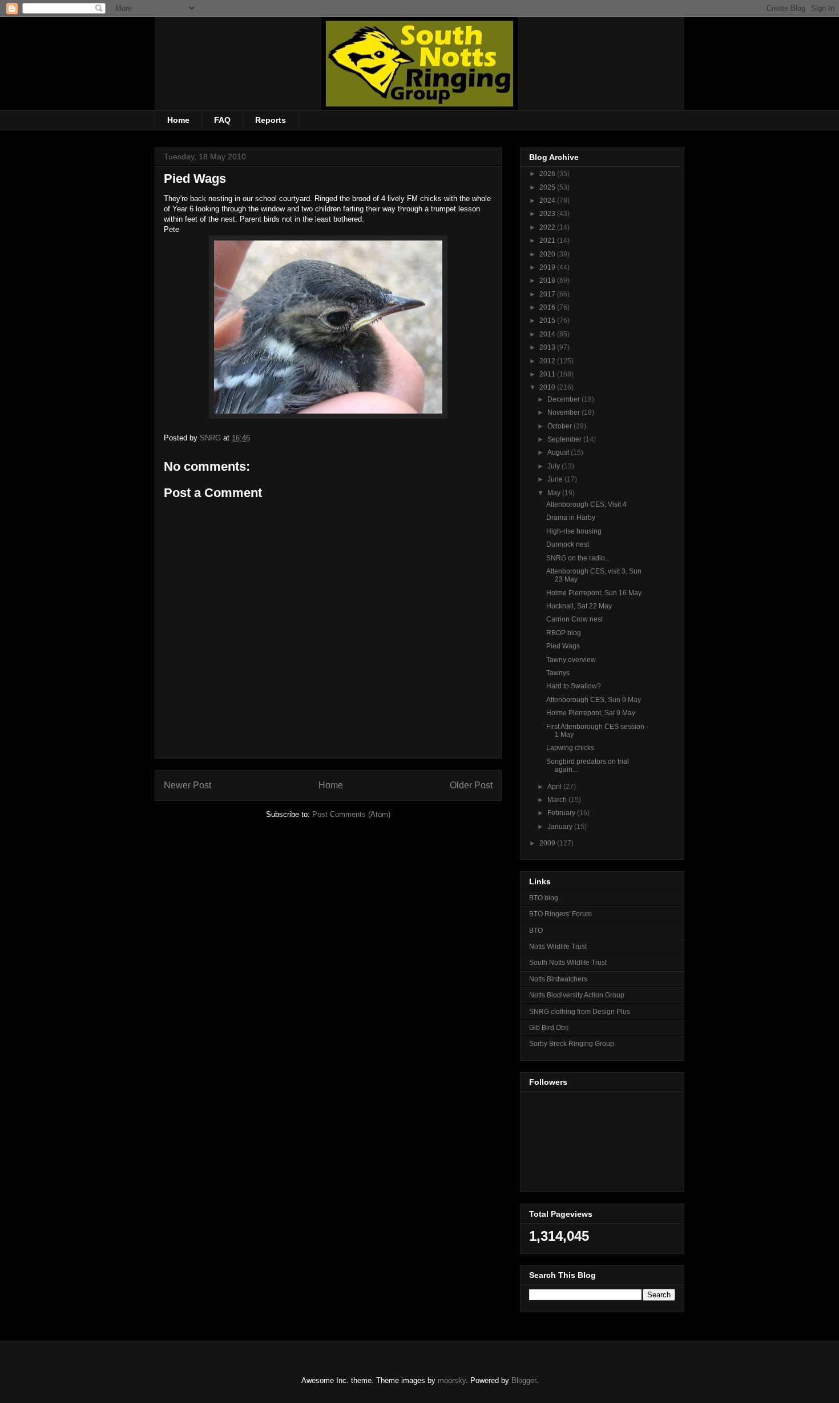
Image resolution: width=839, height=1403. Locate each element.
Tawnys (558, 673)
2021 (548, 240)
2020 (548, 254)
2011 (548, 374)
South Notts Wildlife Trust (568, 963)
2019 (548, 267)
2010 (548, 387)
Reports (270, 120)
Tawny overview (571, 660)
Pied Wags (563, 646)
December (564, 399)
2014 (548, 334)
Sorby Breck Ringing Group (571, 1044)
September (565, 439)
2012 (548, 361)
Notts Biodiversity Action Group (576, 995)
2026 (548, 174)
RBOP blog (563, 633)
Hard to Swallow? (573, 686)
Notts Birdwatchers (558, 979)
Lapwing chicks (570, 748)
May (554, 493)
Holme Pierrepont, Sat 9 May (590, 713)
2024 (548, 201)
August (559, 452)
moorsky (452, 1380)
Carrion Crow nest (574, 619)
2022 (548, 227)
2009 (548, 843)
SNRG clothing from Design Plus (579, 1012)
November (564, 412)
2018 (548, 280)
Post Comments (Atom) (351, 814)
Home (178, 120)
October (560, 426)
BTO (536, 931)
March (557, 800)
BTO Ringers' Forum (560, 914)
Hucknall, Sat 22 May (579, 606)
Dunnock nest (567, 544)
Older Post (471, 785)
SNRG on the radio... (578, 558)
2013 (548, 347)
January (560, 827)
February (562, 813)
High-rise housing (574, 531)
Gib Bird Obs (548, 1028)
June (555, 479)
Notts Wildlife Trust (558, 947)
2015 (548, 320)
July (554, 466)
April (555, 787)
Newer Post (187, 785)
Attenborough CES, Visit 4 (586, 504)
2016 (548, 307)
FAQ (222, 120)
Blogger (523, 1380)
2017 (548, 294)
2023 (548, 214)
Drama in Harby (570, 518)
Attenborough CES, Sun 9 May (593, 700)
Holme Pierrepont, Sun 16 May (594, 593)
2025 (548, 187)
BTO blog (543, 898)
